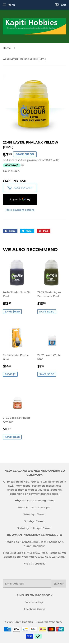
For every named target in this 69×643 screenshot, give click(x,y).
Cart (63, 4)
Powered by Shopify (49, 621)
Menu (11, 4)
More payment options (20, 209)
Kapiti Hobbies (23, 621)
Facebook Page (34, 602)
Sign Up (59, 583)
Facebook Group (34, 608)
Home (7, 47)
